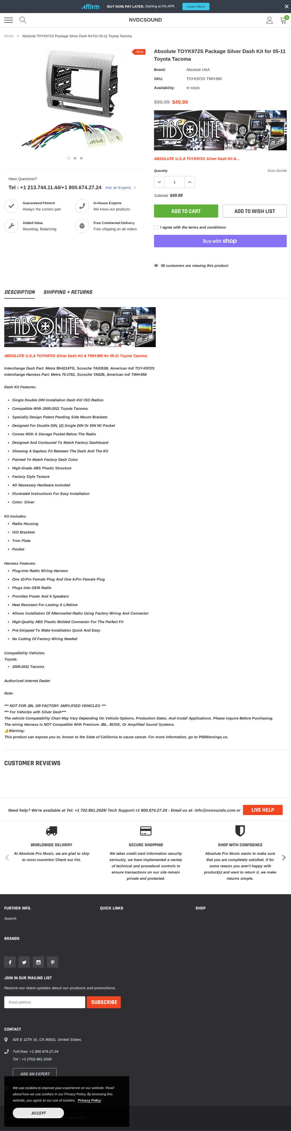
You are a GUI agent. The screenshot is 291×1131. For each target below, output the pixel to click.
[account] (269, 20)
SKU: (158, 79)
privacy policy (89, 1100)
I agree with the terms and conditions (192, 227)
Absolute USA (198, 69)
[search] (23, 20)
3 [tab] (81, 158)
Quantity (161, 171)
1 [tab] (68, 158)
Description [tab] (19, 292)
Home (9, 36)
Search (10, 918)
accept (38, 1113)
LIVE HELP (262, 810)
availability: (164, 88)
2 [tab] (75, 158)
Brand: (160, 69)
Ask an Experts (118, 187)
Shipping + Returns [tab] (67, 292)
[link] (10, 962)
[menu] (8, 20)
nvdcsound (145, 20)
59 (163, 265)
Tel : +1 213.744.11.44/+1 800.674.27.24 (55, 187)
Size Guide (277, 170)
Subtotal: (161, 195)
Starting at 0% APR (156, 6)
